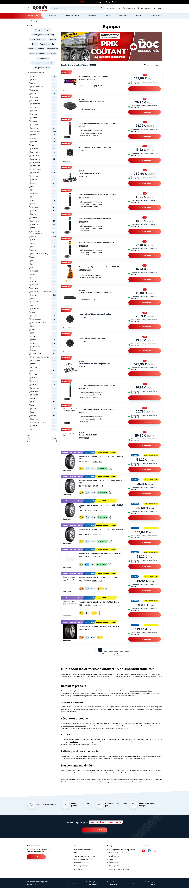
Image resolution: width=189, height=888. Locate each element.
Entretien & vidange (72, 16)
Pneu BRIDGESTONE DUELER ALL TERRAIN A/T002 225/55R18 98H (101, 458)
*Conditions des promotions (84, 856)
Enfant (34, 44)
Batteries (139, 16)
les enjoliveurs (107, 728)
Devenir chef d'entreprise (118, 853)
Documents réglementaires (119, 869)
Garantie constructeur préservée (80, 804)
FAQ (75, 853)
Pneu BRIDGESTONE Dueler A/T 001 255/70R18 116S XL (99, 602)
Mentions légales (72, 883)
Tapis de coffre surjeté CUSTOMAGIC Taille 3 (96, 243)
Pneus (108, 16)
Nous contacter (36, 857)
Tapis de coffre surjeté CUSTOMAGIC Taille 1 (96, 219)
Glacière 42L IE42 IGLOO (88, 435)
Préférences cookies (81, 862)
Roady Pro (112, 859)
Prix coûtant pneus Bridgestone (94, 2)
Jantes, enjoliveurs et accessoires (43, 53)
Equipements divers (42, 68)
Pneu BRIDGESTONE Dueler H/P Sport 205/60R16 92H (99, 626)
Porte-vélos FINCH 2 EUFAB (89, 173)
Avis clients (78, 869)
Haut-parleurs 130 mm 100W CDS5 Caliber (95, 314)
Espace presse (114, 862)
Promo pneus (51, 16)
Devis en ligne (156, 16)
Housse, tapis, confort (38, 39)
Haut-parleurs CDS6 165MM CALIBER (93, 338)
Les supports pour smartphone (141, 691)
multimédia (116, 771)
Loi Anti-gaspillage (81, 866)
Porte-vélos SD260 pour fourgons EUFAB (94, 364)
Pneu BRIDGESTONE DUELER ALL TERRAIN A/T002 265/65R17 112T (101, 506)
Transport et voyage (43, 30)
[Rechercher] (101, 8)
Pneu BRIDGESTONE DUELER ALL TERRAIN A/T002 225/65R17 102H (101, 482)
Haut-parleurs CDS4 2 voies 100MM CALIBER (96, 148)
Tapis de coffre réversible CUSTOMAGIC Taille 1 (97, 195)
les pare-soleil (130, 693)
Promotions (33, 16)
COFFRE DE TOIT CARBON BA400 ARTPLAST (95, 292)
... (121, 650)
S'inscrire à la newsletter (94, 830)
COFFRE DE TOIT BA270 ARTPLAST (91, 102)
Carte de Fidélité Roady (83, 859)
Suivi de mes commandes (83, 850)
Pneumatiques (52, 49)
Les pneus (64, 739)
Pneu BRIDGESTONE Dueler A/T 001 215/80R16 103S (98, 578)
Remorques (123, 16)
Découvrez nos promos (46, 805)
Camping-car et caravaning (43, 35)
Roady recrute (114, 856)
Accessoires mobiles (36, 49)
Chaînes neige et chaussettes (42, 63)
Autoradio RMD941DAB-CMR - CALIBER (93, 76)
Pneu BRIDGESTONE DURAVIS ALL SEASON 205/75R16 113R (100, 554)
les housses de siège (80, 696)
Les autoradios (134, 771)
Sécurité (52, 39)
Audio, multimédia (47, 44)
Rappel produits (114, 866)
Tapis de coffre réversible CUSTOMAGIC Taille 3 (97, 385)
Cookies (132, 883)
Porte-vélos (92, 16)
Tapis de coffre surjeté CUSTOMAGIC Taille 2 (96, 409)
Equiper (30, 25)
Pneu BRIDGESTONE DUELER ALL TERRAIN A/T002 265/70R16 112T (101, 530)
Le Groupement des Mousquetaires (122, 850)
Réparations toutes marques (147, 804)
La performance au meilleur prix (116, 804)
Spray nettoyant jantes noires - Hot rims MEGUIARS (99, 267)
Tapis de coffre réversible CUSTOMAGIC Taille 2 (97, 123)
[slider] (27, 441)
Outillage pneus (43, 58)
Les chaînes (74, 742)
